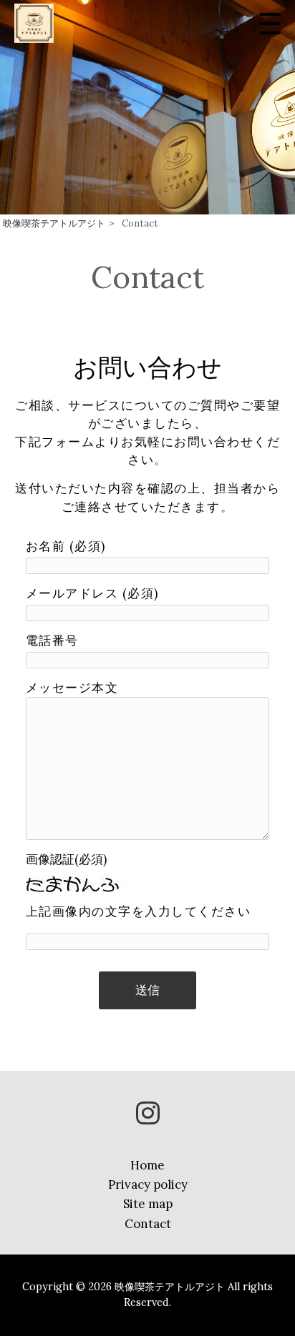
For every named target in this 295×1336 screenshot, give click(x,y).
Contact (148, 1224)
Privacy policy (148, 1184)
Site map (148, 1204)
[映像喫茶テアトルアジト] (34, 23)
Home (147, 1165)
